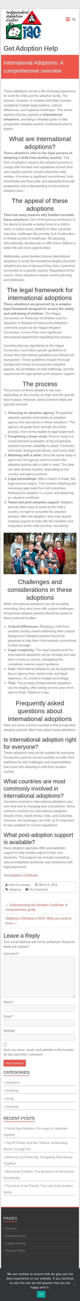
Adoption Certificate (24, 875)
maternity (12, 1106)
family (10, 1098)
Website (9, 1030)
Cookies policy (16, 1236)
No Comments (39, 889)
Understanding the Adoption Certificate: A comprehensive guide (36, 907)
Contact (11, 1228)
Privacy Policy (15, 1250)
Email (8, 1016)
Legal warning (16, 1243)
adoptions (15, 889)
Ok (41, 1294)
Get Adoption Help (31, 48)
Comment (11, 953)
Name (9, 1002)
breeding (12, 1090)
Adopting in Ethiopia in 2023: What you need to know (39, 921)
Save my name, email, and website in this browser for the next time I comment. (39, 1052)
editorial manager (20, 884)
